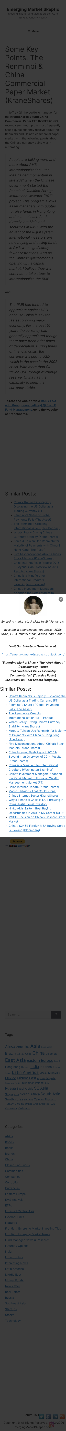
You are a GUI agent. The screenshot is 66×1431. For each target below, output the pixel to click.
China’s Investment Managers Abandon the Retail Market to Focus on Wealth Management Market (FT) (35, 778)
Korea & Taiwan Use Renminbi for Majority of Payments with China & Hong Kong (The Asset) (37, 735)
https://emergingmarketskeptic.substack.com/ (33, 654)
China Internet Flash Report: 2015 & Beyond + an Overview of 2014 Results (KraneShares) (35, 757)
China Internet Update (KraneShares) (34, 787)
